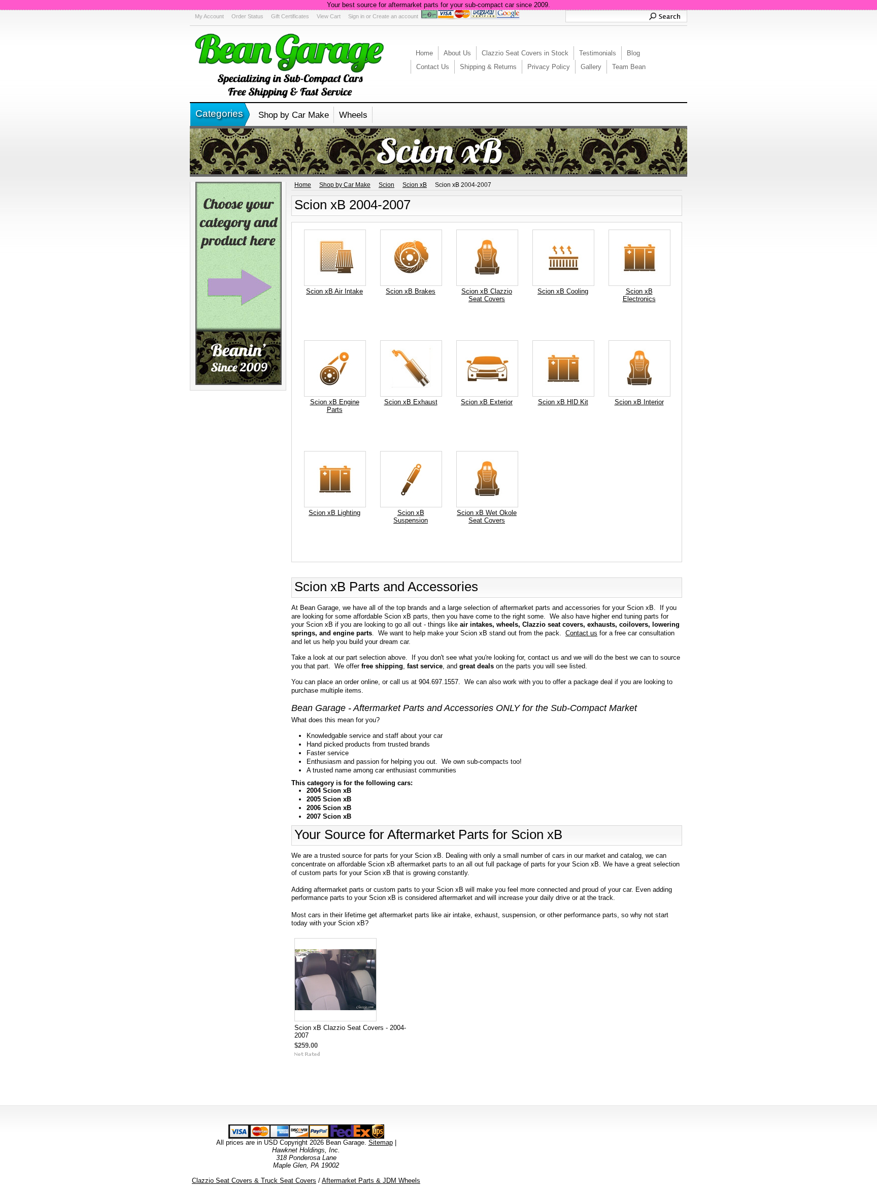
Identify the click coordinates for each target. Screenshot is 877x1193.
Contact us (581, 633)
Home (302, 185)
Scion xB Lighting (334, 513)
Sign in (356, 16)
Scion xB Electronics (639, 295)
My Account (209, 16)
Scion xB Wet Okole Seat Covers (487, 516)
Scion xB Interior (639, 402)
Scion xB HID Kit (563, 402)
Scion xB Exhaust (410, 402)
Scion (386, 185)
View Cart (329, 16)
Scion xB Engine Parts (334, 405)
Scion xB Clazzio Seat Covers (486, 295)
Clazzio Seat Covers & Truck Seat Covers (254, 1180)
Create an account (395, 16)
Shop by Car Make (293, 115)
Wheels (353, 115)
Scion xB (414, 185)
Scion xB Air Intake (334, 291)
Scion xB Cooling (562, 291)
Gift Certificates (290, 16)
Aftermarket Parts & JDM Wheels (371, 1180)
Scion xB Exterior (487, 402)
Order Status (247, 16)
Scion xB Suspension (410, 516)
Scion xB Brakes (410, 291)
